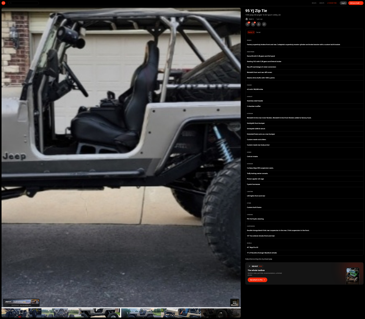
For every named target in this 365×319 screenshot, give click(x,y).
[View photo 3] (61, 312)
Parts (251, 32)
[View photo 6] (181, 312)
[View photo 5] (141, 312)
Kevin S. (251, 19)
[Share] (258, 24)
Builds (314, 3)
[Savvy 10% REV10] (21, 301)
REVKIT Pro (333, 3)
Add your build (354, 3)
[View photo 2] (21, 312)
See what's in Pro (256, 280)
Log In (343, 3)
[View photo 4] (101, 312)
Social (258, 32)
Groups (321, 3)
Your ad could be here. (25, 305)
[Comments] (264, 24)
